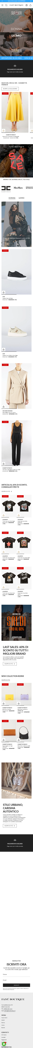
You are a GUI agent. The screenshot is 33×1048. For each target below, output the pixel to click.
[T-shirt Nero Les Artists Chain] (8, 578)
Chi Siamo (3, 1035)
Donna (16, 29)
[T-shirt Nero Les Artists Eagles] (8, 506)
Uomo (16, 35)
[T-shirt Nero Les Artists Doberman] (24, 506)
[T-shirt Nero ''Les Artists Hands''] (24, 578)
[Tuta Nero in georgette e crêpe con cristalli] (16, 443)
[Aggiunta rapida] (3, 130)
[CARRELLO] (30, 5)
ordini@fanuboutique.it (9, 1010)
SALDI (2, 1020)
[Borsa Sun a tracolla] (8, 694)
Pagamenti (4, 1039)
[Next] (31, 1)
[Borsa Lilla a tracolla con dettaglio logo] (24, 694)
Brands (3, 1027)
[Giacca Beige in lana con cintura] (16, 386)
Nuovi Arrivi (4, 1017)
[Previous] (2, 1)
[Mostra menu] (2, 5)
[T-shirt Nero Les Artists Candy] (8, 542)
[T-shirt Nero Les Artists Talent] (24, 542)
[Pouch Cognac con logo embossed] (8, 730)
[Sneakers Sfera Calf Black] (16, 272)
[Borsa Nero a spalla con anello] (24, 730)
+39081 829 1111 (7, 1009)
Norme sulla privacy (24, 988)
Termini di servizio (6, 989)
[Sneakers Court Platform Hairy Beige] (16, 329)
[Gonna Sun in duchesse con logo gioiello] (14, 112)
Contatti (3, 1037)
